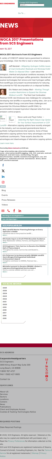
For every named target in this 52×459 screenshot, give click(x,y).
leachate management (29, 157)
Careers (3, 402)
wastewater (30, 159)
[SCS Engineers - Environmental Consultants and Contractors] (7, 3)
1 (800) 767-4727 (7, 371)
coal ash (40, 153)
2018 (4, 310)
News (2, 404)
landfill (16, 157)
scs (41, 157)
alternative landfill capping (16, 153)
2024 (5, 293)
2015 (4, 318)
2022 (5, 299)
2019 (4, 307)
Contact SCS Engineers (28, 3)
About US (4, 392)
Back (3, 186)
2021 (4, 302)
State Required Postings (10, 427)
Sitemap (35, 453)
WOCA (38, 159)
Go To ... (21, 13)
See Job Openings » (9, 219)
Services (4, 394)
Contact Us (5, 379)
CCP (34, 153)
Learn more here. (7, 143)
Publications (5, 407)
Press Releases (8, 200)
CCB (30, 153)
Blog (4, 190)
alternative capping (26, 151)
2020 (5, 304)
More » (5, 235)
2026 (5, 288)
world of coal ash (11, 160)
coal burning (25, 155)
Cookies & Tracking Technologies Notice (18, 412)
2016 (4, 315)
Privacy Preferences (16, 441)
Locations (4, 399)
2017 (4, 313)
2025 (5, 291)
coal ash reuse (14, 155)
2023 (5, 296)
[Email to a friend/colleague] (3, 212)
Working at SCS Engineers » (13, 216)
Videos (5, 205)
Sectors (3, 397)
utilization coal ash (16, 159)
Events (5, 195)
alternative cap (11, 151)
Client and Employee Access (12, 409)
